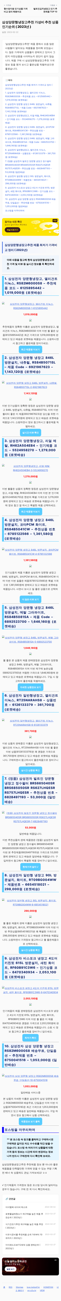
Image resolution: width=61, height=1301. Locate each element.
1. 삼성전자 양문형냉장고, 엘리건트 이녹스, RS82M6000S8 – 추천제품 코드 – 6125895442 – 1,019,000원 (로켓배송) (28, 96)
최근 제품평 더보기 (30, 349)
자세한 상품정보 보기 (30, 687)
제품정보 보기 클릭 (30, 1121)
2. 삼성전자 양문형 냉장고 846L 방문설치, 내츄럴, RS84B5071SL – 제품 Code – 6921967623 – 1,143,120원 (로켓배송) (28, 108)
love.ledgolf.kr (33, 1287)
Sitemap (19, 1287)
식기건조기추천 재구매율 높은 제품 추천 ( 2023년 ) (24, 1226)
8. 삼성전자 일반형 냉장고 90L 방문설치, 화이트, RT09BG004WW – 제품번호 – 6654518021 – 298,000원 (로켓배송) (28, 180)
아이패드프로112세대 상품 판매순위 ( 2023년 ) (22, 1247)
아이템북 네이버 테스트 (16, 1207)
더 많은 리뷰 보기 (30, 599)
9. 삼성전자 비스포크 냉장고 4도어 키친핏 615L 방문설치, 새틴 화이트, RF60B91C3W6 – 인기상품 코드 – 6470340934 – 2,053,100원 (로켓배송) (30, 191)
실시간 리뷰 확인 (30, 432)
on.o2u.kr (31, 1290)
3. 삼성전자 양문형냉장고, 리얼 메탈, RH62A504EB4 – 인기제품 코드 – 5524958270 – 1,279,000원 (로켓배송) (30, 119)
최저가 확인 (30, 1037)
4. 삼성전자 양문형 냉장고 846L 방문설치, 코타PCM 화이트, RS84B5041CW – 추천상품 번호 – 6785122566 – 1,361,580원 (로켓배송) (29, 130)
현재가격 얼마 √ (30, 866)
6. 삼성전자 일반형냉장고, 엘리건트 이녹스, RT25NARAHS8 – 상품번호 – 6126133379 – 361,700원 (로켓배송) (30, 153)
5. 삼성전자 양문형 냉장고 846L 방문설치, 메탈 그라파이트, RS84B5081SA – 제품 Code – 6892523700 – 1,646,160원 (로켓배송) (30, 142)
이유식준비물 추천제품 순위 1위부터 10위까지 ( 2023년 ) (23, 1236)
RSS (10, 1287)
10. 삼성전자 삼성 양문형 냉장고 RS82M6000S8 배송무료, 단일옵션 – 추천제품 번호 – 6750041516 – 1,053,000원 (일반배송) (30, 202)
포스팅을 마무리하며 (14, 210)
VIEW (42, 1290)
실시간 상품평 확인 (30, 770)
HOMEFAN (48, 1287)
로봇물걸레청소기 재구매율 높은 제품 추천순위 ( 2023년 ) (24, 1216)
